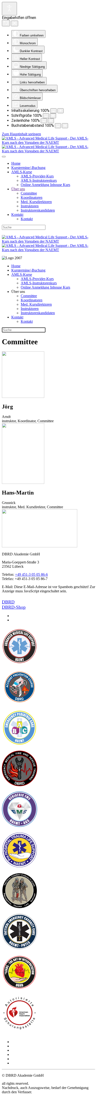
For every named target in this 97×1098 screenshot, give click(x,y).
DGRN (74, 232)
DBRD (8, 601)
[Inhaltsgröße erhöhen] (60, 110)
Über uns (18, 189)
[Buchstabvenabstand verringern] (58, 125)
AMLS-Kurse (21, 172)
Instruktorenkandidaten (38, 210)
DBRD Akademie (47, 232)
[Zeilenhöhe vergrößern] (51, 120)
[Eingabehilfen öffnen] (9, 8)
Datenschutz (20, 1055)
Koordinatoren (31, 197)
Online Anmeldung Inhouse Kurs (45, 185)
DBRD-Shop (14, 232)
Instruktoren (30, 206)
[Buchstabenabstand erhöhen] (65, 125)
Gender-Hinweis (23, 1059)
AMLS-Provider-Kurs (37, 176)
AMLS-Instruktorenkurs (39, 180)
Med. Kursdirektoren (36, 202)
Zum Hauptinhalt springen (21, 134)
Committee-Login (24, 1063)
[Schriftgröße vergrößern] (53, 115)
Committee (29, 193)
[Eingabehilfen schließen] (14, 23)
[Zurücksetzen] (6, 23)
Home (15, 163)
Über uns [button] (18, 292)
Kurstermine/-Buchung (28, 168)
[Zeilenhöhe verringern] (44, 120)
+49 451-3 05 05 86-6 (31, 574)
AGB (15, 1050)
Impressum (19, 1046)
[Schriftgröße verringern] (46, 115)
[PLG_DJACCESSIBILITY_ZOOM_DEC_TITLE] (53, 110)
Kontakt (17, 215)
